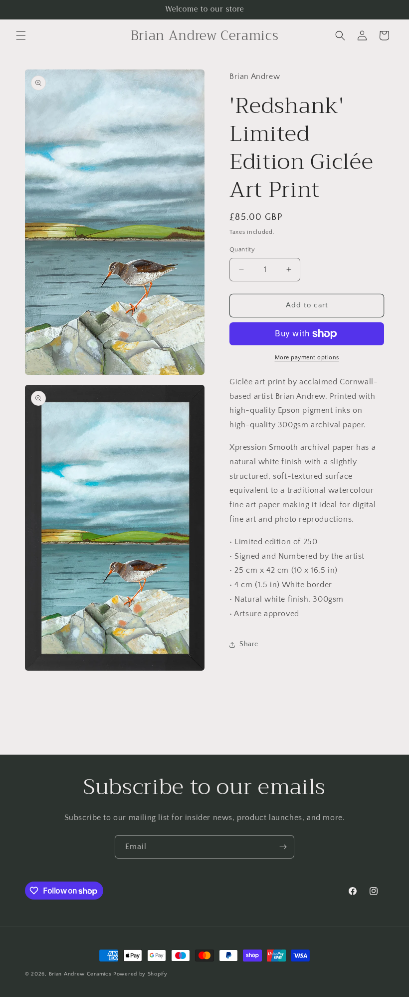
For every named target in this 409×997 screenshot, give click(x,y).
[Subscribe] (283, 847)
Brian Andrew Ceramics (80, 974)
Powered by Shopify (140, 974)
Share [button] (248, 644)
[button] (21, 35)
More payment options (307, 357)
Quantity (242, 249)
